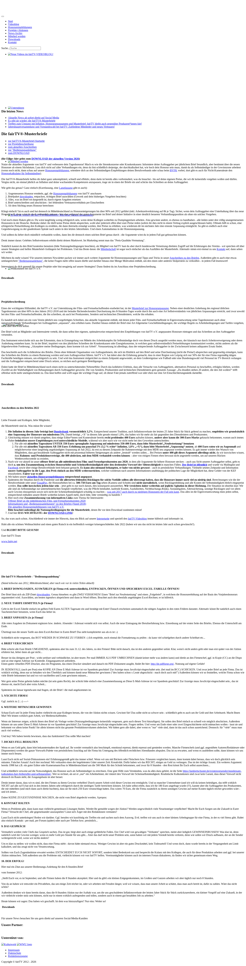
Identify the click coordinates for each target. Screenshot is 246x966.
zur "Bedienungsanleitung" (22, 150)
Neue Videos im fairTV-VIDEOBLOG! (29, 57)
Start (10, 21)
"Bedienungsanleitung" (30, 260)
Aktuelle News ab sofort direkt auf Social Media (33, 117)
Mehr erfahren (15, 74)
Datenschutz (14, 953)
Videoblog (13, 24)
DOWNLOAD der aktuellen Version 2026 (55, 158)
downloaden (26, 196)
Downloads (14, 39)
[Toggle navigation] (2, 16)
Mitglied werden (16, 36)
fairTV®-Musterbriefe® (14, 558)
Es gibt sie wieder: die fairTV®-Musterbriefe (31, 120)
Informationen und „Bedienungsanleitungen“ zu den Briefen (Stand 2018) (47, 503)
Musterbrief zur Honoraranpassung (150, 308)
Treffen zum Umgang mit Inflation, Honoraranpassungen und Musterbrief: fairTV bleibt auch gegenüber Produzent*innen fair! (75, 123)
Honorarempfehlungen (20, 27)
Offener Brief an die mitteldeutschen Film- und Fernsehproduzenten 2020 (47, 500)
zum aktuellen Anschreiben (22, 147)
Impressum (14, 950)
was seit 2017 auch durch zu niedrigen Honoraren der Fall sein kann (143, 491)
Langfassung (66, 187)
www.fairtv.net (9, 541)
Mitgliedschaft (108, 249)
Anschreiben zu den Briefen (184, 257)
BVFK (173, 170)
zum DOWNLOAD (18, 153)
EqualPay (42, 482)
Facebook (13, 467)
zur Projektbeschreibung (21, 144)
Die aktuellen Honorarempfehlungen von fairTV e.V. (36, 506)
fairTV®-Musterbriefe (13, 283)
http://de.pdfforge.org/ (162, 663)
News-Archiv (15, 33)
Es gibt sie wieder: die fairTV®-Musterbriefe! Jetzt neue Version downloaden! (49, 218)
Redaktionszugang (18, 956)
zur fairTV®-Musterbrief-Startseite (26, 141)
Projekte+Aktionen (18, 30)
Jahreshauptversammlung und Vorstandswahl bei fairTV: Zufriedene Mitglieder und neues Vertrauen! (61, 126)
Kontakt (12, 42)
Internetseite (103, 518)
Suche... (5, 48)
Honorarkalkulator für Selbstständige (20, 173)
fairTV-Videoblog (137, 518)
